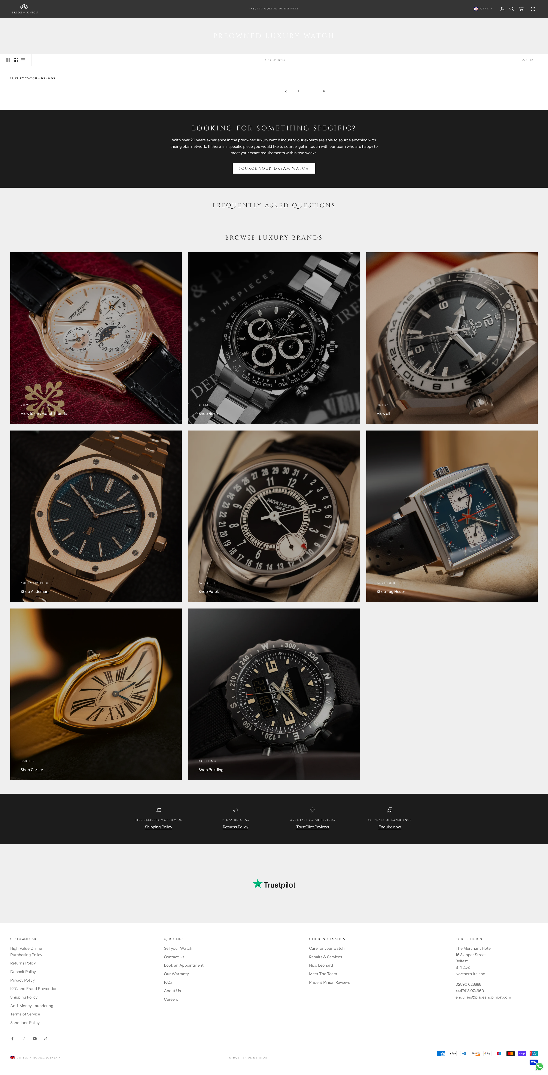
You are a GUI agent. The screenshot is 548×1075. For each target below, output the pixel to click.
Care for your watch (327, 948)
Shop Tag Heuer (391, 591)
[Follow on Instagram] (23, 1038)
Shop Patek (208, 591)
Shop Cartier (32, 769)
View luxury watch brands (44, 413)
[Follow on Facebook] (12, 1038)
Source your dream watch (274, 168)
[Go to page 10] (285, 91)
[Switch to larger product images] (8, 60)
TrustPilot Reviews (312, 827)
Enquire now (389, 827)
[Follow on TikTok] (46, 1038)
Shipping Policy (158, 827)
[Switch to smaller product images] (16, 60)
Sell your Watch (178, 948)
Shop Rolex (208, 413)
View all (383, 413)
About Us (172, 990)
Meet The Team (323, 974)
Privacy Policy (22, 980)
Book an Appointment (184, 965)
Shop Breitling (210, 769)
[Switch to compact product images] (23, 60)
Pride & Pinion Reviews (329, 982)
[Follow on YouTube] (35, 1038)
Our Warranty (176, 974)
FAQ (168, 982)
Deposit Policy (23, 971)
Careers (171, 999)
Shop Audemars (35, 591)
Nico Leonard (321, 965)
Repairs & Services (325, 957)
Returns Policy (235, 827)
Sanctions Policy (25, 1022)
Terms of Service (25, 1014)
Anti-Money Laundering (31, 1005)
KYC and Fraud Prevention (34, 988)
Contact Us (174, 957)
